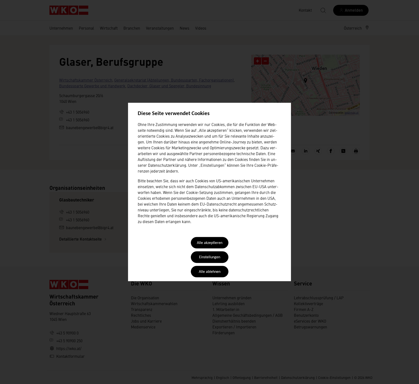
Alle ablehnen (209, 272)
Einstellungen (209, 257)
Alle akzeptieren (209, 243)
